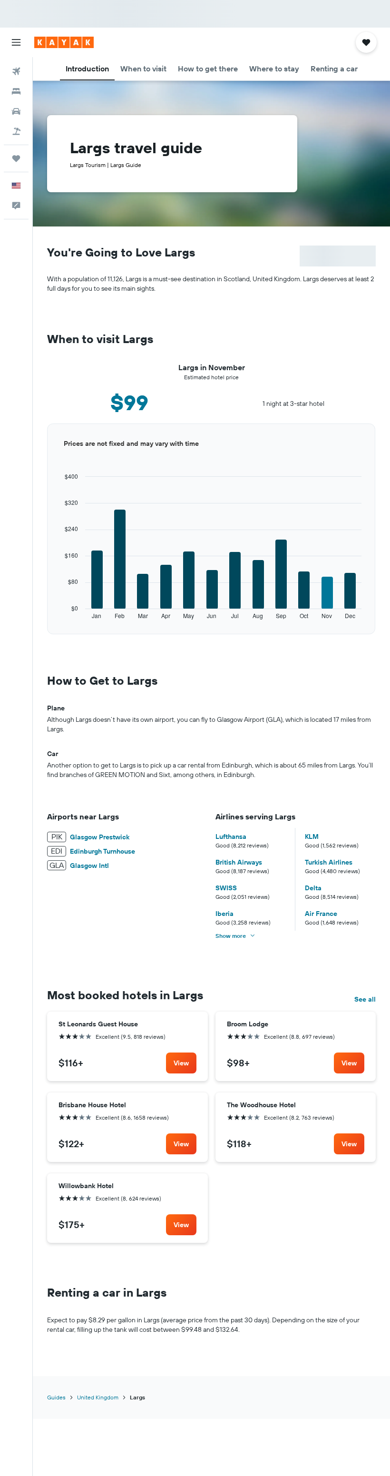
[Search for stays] (16, 91)
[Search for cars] (16, 111)
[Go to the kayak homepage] (64, 42)
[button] (16, 42)
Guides (56, 1397)
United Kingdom (97, 1397)
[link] (181, 1063)
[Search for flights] (16, 71)
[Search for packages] (16, 131)
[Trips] (16, 158)
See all (365, 999)
